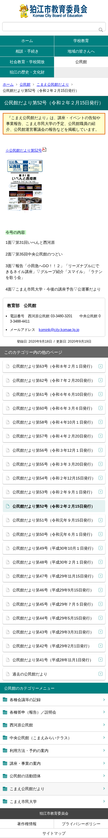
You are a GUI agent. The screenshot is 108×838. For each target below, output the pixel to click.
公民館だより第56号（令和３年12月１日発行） (53, 450)
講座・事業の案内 (25, 763)
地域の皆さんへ (81, 51)
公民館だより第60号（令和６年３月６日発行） (53, 408)
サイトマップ (54, 833)
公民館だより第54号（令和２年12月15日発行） (54, 478)
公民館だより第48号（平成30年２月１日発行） (53, 562)
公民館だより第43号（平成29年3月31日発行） (53, 632)
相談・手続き (27, 51)
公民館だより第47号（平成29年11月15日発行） (54, 576)
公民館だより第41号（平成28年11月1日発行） (52, 660)
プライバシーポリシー (81, 824)
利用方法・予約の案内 (29, 750)
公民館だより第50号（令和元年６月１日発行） (53, 534)
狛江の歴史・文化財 (27, 72)
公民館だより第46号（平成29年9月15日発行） (53, 590)
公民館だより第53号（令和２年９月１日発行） (53, 492)
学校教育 (81, 40)
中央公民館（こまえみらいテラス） (41, 738)
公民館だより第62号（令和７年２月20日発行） (53, 380)
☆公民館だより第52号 (24, 150)
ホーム (27, 40)
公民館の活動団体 (25, 776)
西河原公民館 (21, 725)
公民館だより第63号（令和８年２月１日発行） (53, 366)
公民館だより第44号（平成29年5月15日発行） (53, 618)
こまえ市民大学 (23, 801)
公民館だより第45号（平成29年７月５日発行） (53, 604)
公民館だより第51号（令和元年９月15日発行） (53, 520)
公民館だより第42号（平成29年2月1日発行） (52, 646)
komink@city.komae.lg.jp (59, 330)
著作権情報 (27, 824)
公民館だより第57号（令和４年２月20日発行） (53, 436)
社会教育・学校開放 (27, 62)
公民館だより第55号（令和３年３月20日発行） (53, 464)
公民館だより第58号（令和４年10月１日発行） (53, 422)
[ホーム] (54, 11)
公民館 (81, 62)
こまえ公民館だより (53, 84)
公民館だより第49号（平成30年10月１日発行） (54, 548)
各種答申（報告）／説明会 (33, 712)
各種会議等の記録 (25, 699)
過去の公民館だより (29, 674)
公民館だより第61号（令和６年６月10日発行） (53, 394)
